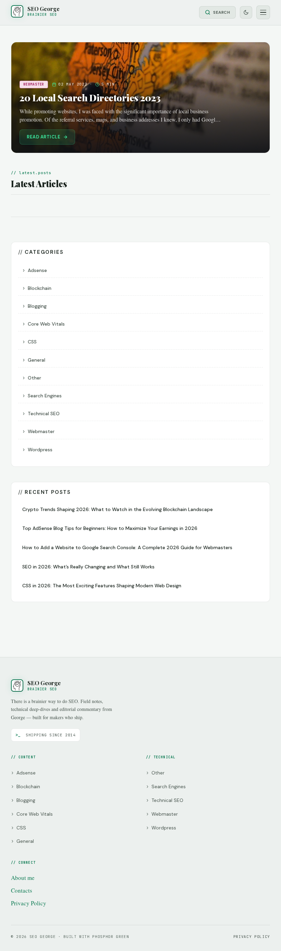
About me (23, 878)
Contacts (21, 890)
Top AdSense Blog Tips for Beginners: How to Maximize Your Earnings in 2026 (109, 528)
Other (34, 378)
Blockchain (39, 288)
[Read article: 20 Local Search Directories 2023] (140, 97)
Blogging (37, 306)
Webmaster (41, 431)
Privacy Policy (28, 903)
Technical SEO (44, 413)
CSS (32, 342)
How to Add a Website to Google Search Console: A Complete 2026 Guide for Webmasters (127, 547)
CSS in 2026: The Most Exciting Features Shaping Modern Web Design (101, 585)
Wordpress (40, 449)
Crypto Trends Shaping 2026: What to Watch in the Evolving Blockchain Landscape (117, 509)
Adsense (37, 270)
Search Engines (45, 396)
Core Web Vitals (46, 324)
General (36, 360)
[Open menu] (263, 12)
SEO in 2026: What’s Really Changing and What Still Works (88, 567)
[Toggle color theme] (246, 12)
